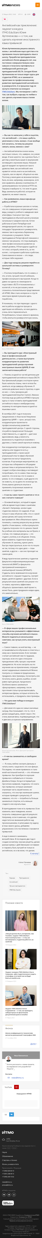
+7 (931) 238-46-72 (8, 1174)
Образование (7, 1156)
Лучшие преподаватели (17, 886)
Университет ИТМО (24, 1094)
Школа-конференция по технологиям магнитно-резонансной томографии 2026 (20, 1034)
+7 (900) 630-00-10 (8, 1171)
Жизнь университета (10, 1164)
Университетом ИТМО (31, 1215)
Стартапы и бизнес (9, 1160)
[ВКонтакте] (4, 19)
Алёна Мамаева (24, 862)
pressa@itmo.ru (7, 1185)
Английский (14, 882)
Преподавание (24, 878)
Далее (33, 1044)
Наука (4, 1152)
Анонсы (9, 1028)
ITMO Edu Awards (15, 890)
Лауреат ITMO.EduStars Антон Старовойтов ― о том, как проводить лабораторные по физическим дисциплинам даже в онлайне (19, 1012)
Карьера (12, 878)
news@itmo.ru (18, 1077)
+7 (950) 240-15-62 (8, 1177)
